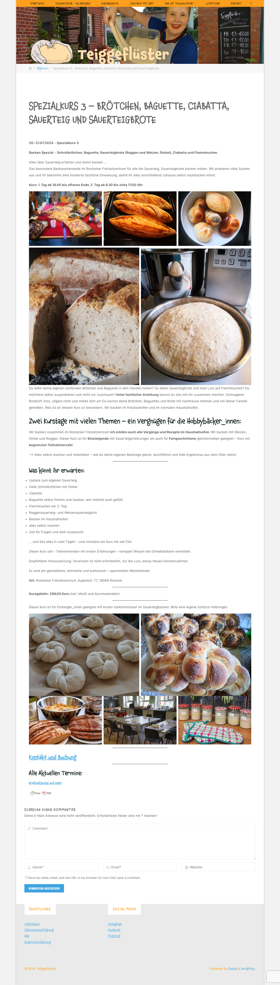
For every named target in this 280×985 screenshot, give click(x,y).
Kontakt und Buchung (53, 757)
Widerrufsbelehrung (38, 942)
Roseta (232, 968)
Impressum (32, 924)
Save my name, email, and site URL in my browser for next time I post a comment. (84, 878)
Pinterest (114, 936)
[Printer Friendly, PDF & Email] (41, 793)
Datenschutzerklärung (39, 930)
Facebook (114, 930)
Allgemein (42, 68)
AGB (27, 936)
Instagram (115, 924)
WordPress (248, 968)
